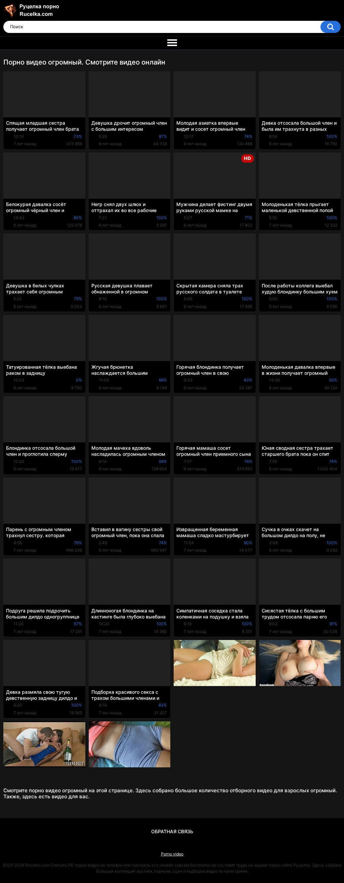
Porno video (172, 853)
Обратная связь (172, 831)
